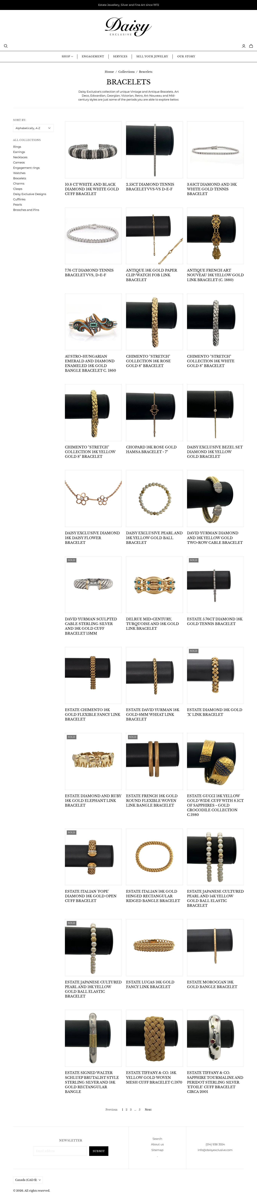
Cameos (19, 162)
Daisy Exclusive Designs (29, 194)
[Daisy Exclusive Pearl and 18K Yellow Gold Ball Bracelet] (154, 498)
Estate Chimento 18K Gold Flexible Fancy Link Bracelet (92, 714)
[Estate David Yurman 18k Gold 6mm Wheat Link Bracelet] (154, 675)
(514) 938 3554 (215, 1144)
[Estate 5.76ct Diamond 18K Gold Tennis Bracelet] (215, 584)
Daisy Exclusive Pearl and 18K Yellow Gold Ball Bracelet (154, 538)
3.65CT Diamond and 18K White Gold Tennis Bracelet (212, 189)
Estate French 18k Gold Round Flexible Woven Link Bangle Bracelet (152, 800)
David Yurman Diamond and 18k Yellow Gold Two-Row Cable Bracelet (215, 538)
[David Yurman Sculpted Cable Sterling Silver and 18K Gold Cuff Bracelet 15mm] (93, 584)
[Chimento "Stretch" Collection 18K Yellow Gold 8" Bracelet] (93, 412)
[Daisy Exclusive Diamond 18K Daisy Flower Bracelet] (93, 498)
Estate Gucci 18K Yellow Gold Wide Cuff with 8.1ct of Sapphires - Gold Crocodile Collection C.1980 (215, 805)
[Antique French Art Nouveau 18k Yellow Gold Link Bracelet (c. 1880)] (215, 235)
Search (157, 1138)
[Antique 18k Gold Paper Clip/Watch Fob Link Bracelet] (154, 235)
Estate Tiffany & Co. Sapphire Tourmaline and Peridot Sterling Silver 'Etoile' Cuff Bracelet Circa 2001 (215, 1082)
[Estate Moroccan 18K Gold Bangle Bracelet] (215, 947)
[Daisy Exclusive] (128, 26)
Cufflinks (19, 199)
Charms (18, 183)
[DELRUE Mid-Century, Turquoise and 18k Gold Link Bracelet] (154, 584)
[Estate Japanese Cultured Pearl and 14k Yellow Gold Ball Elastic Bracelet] (215, 857)
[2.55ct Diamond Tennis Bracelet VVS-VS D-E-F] (154, 149)
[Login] (244, 46)
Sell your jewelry (152, 56)
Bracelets (19, 178)
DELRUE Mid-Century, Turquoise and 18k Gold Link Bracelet (152, 624)
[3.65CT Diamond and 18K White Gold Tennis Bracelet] (215, 149)
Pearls (17, 204)
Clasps (17, 189)
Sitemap (157, 1150)
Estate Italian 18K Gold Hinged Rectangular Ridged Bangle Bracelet (153, 896)
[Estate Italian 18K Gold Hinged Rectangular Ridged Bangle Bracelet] (154, 857)
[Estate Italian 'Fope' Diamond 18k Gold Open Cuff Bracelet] (93, 857)
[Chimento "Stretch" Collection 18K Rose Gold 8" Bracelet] (154, 322)
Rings (17, 146)
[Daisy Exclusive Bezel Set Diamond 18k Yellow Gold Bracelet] (215, 412)
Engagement (93, 56)
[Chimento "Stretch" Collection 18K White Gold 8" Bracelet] (215, 322)
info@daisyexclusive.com (215, 1150)
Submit (99, 1151)
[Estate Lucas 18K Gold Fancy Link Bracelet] (154, 947)
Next (148, 1109)
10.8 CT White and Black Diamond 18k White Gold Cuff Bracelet (92, 189)
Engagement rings (26, 168)
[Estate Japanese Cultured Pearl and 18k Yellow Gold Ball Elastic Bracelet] (93, 947)
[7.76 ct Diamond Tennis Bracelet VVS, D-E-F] (93, 235)
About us (157, 1144)
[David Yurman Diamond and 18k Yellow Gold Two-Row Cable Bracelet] (215, 498)
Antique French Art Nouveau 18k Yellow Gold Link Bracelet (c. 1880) (215, 275)
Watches (19, 173)
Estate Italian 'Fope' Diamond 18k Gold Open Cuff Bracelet (90, 896)
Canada (26, 1180)
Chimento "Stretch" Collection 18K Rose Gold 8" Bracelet (148, 361)
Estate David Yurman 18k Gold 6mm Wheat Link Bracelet (152, 714)
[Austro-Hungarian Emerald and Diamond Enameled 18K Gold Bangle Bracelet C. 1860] (93, 322)
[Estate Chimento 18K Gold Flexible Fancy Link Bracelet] (93, 675)
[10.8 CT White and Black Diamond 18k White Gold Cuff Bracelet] (93, 149)
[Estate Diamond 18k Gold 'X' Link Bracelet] (215, 675)
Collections (126, 71)
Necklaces (20, 157)
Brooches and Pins (26, 210)
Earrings (19, 152)
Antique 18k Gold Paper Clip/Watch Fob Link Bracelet (151, 275)
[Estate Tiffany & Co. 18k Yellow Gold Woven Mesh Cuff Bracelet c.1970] (154, 1038)
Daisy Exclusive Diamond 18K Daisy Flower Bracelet (92, 538)
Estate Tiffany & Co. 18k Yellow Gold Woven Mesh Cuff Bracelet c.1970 (154, 1077)
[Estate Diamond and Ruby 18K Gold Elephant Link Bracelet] (93, 761)
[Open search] (6, 46)
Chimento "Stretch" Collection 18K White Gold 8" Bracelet (210, 361)
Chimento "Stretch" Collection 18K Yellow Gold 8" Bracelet (90, 452)
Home (109, 71)
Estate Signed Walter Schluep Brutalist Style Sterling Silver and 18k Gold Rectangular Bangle (92, 1082)
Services (120, 56)
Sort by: (19, 120)
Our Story (186, 56)
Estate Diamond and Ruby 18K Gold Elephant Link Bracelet (93, 800)
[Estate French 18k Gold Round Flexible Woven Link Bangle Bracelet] (154, 761)
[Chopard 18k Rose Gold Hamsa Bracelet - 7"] (154, 412)
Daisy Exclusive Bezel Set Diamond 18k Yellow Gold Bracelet (215, 452)
